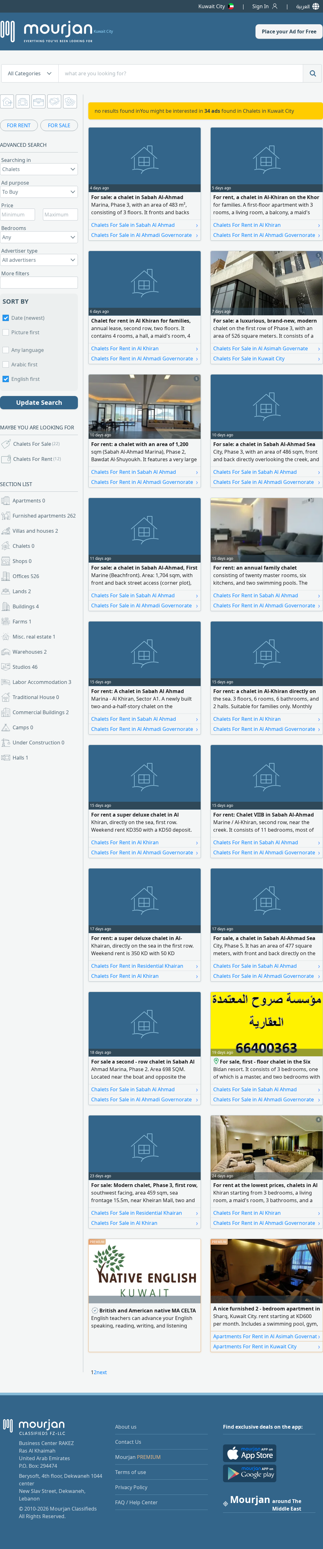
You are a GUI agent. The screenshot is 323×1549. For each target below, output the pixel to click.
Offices (26, 576)
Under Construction (38, 742)
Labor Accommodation (42, 682)
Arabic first (24, 364)
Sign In (260, 6)
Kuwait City (211, 6)
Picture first (25, 332)
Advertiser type (19, 250)
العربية (303, 6)
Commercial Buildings (41, 712)
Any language (27, 350)
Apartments (29, 500)
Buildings (26, 606)
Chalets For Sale (36, 443)
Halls (20, 757)
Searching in (16, 160)
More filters (15, 273)
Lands (22, 591)
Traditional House (36, 697)
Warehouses (30, 651)
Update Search (39, 402)
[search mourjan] (312, 73)
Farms (22, 621)
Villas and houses (35, 530)
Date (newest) (27, 318)
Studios (25, 666)
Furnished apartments (44, 515)
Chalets (23, 545)
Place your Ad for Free (289, 31)
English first (25, 379)
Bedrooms (13, 228)
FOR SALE (59, 125)
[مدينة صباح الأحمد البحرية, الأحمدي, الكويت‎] (216, 1061)
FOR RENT (19, 125)
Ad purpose (15, 182)
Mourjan (138, 1457)
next (102, 1372)
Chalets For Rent (37, 459)
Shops (22, 561)
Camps (23, 727)
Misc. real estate (34, 636)
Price (7, 205)
